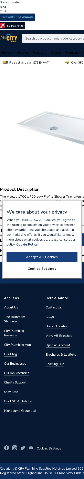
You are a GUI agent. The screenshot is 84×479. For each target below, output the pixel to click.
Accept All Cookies (42, 257)
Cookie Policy (27, 244)
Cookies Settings (42, 268)
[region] (42, 239)
